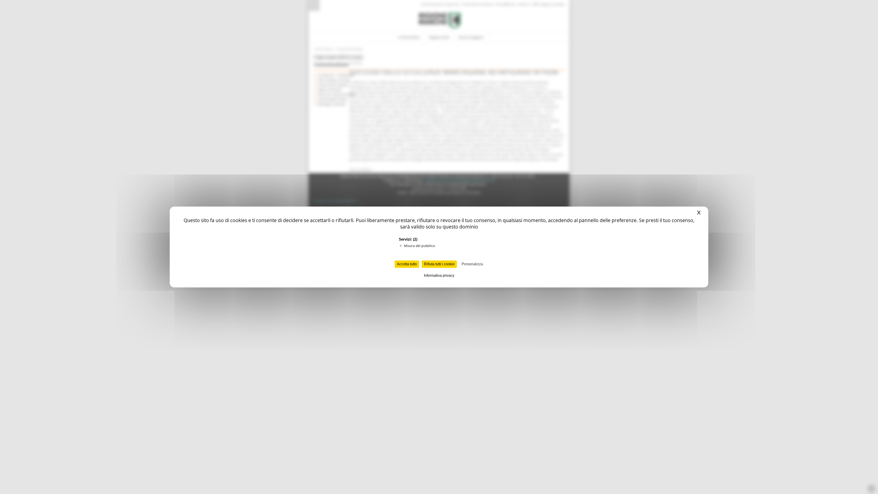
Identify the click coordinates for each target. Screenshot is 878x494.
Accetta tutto (407, 264)
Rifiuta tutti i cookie (439, 264)
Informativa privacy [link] (439, 275)
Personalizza (472, 264)
